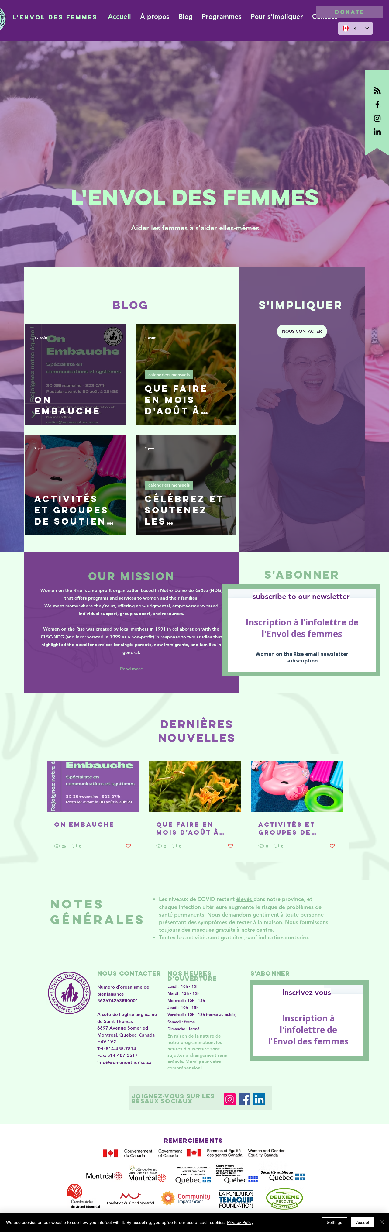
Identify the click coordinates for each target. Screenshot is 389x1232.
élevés (244, 899)
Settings (334, 1222)
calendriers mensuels (169, 374)
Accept (362, 1222)
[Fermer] (381, 1222)
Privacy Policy (240, 1222)
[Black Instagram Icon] (377, 118)
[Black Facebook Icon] (377, 104)
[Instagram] (230, 1099)
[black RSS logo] (377, 90)
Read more (131, 669)
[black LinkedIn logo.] (377, 132)
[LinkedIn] (259, 1099)
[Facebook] (244, 1099)
